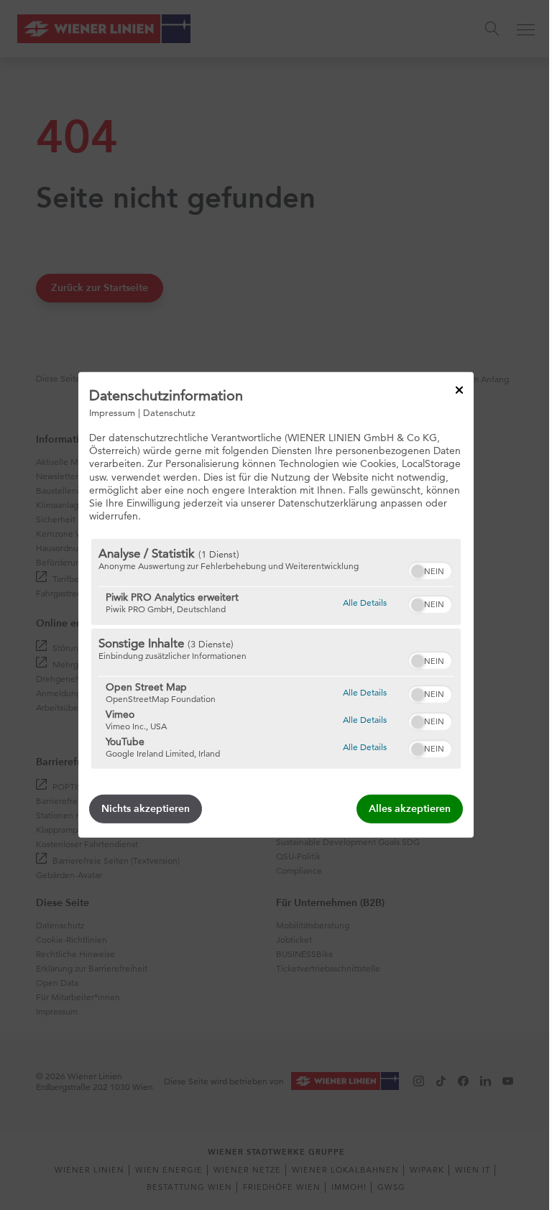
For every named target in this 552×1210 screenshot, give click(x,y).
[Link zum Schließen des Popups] (459, 390)
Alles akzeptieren (410, 809)
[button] (417, 571)
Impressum (112, 412)
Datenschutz (169, 412)
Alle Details (365, 602)
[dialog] (276, 605)
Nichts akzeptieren (145, 809)
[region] (276, 654)
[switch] (430, 569)
